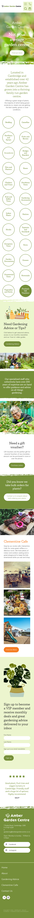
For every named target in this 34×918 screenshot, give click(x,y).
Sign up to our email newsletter (14, 749)
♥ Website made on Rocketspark (19, 911)
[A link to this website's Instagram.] (8, 897)
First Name (7, 735)
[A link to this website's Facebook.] (4, 897)
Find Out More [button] (11, 650)
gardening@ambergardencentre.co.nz (17, 832)
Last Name (7, 742)
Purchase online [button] (17, 465)
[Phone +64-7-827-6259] (30, 4)
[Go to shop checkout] (30, 8)
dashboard (17, 910)
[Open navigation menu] (25, 4)
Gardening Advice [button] (12, 344)
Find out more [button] (17, 53)
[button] (25, 8)
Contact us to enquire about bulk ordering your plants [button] (17, 497)
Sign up (8, 758)
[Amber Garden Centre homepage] (12, 6)
